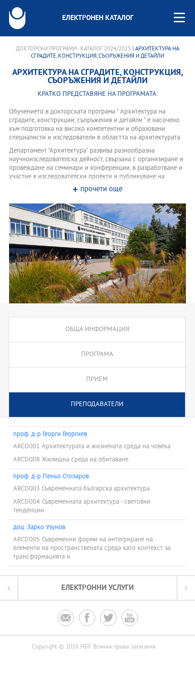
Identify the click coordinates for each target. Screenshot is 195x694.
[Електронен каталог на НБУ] (17, 18)
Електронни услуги (97, 588)
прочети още (101, 189)
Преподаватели (97, 404)
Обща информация (97, 329)
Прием (97, 379)
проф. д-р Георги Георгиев (50, 434)
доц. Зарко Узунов (39, 528)
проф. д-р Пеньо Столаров (51, 477)
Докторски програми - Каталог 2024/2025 (73, 49)
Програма (97, 354)
